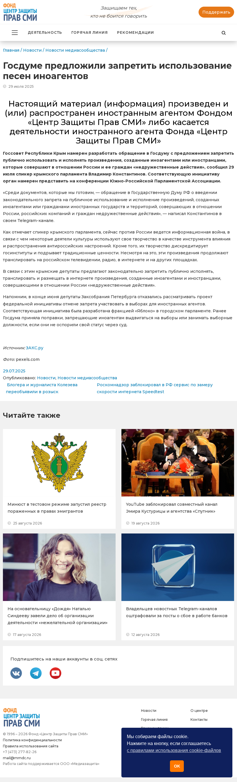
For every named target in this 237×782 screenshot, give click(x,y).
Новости (46, 377)
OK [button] (177, 766)
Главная (11, 50)
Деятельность (45, 32)
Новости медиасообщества (87, 377)
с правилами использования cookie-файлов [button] (174, 750)
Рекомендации (135, 32)
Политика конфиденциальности (32, 740)
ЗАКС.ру (34, 347)
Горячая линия (89, 32)
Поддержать (216, 12)
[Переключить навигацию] (15, 33)
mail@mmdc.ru (17, 758)
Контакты (199, 719)
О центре (199, 710)
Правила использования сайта (30, 746)
